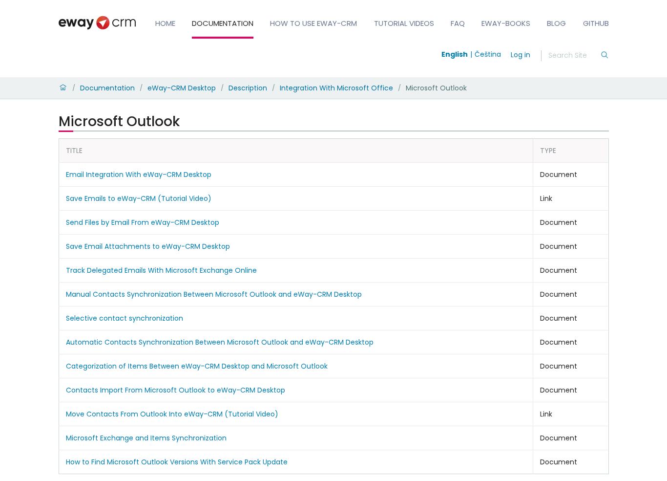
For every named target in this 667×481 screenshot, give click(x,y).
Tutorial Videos (404, 23)
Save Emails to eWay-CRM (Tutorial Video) (138, 198)
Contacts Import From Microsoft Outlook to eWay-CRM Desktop (175, 390)
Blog (556, 23)
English (454, 54)
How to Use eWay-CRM (313, 23)
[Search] (604, 55)
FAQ (458, 23)
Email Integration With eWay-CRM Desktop (138, 174)
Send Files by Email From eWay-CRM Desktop (142, 222)
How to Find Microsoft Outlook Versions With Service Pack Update (177, 462)
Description (248, 88)
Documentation (222, 23)
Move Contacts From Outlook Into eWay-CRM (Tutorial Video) (172, 414)
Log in (520, 54)
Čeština (488, 54)
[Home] (63, 88)
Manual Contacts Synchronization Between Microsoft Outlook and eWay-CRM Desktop (214, 294)
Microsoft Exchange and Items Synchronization (146, 438)
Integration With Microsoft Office (336, 88)
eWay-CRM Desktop (181, 88)
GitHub (596, 23)
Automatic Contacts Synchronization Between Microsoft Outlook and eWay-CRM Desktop (220, 342)
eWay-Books (505, 23)
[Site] (97, 23)
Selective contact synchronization (124, 318)
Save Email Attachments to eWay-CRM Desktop (148, 246)
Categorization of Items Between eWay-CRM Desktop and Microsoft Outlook (197, 366)
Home (165, 23)
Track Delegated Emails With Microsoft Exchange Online (161, 270)
